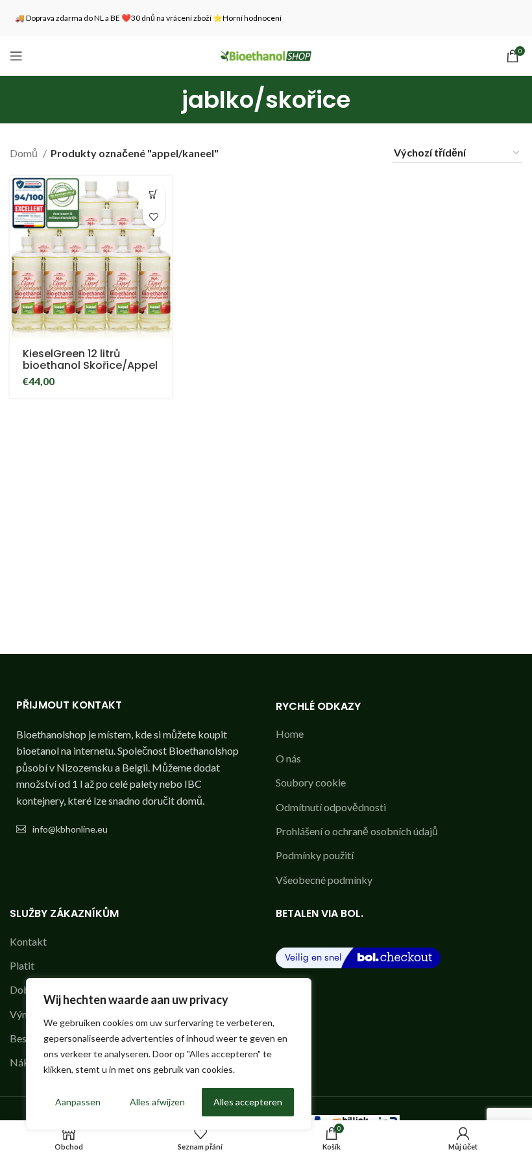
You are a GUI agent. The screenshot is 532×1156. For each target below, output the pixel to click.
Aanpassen (78, 1101)
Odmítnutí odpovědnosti (331, 807)
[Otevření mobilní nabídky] (16, 56)
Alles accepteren (247, 1101)
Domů (25, 153)
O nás (288, 758)
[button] (154, 193)
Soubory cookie (311, 782)
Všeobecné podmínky (324, 879)
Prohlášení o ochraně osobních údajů (357, 831)
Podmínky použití (315, 855)
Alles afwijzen (157, 1101)
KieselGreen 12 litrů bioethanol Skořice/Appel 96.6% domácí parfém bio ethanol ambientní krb (91, 371)
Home (290, 733)
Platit (22, 965)
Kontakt (28, 941)
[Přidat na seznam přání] (154, 216)
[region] (168, 1054)
